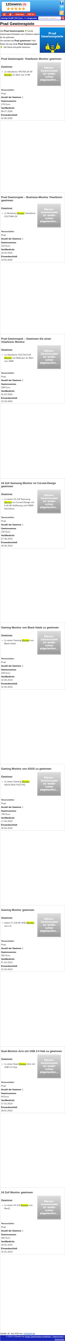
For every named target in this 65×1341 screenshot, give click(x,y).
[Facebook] (61, 4)
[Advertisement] (32, 156)
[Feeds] (61, 14)
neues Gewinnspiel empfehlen (38, 1336)
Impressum (59, 1339)
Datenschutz (58, 1336)
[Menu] (4, 14)
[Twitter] (61, 9)
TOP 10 (31, 14)
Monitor (8, 75)
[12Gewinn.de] (10, 14)
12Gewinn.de (18, 1336)
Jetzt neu (19, 14)
